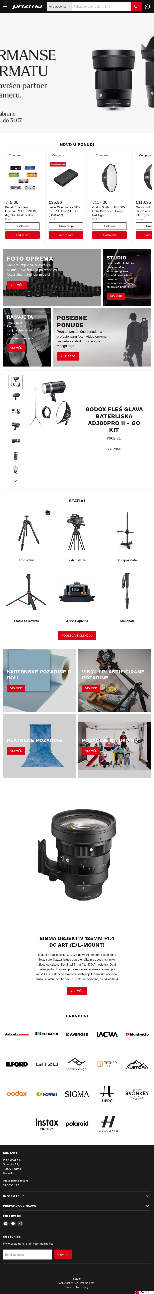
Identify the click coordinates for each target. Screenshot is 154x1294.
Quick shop (22, 226)
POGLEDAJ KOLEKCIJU (77, 635)
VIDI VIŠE (114, 448)
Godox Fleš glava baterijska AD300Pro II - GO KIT (114, 419)
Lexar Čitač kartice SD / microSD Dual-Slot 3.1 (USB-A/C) (64, 211)
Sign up (63, 1254)
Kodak (8, 219)
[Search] (136, 6)
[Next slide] (15, 481)
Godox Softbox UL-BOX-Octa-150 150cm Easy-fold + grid (108, 211)
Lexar (52, 219)
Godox (95, 219)
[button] (11, 73)
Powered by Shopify (77, 1287)
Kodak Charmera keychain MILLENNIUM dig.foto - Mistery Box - (20, 211)
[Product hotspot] (91, 850)
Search (77, 1278)
